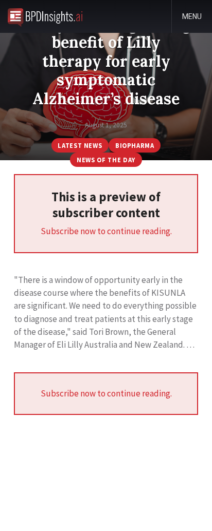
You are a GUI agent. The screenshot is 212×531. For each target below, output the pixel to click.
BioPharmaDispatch (45, 16)
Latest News (80, 145)
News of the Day (106, 160)
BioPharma (134, 145)
